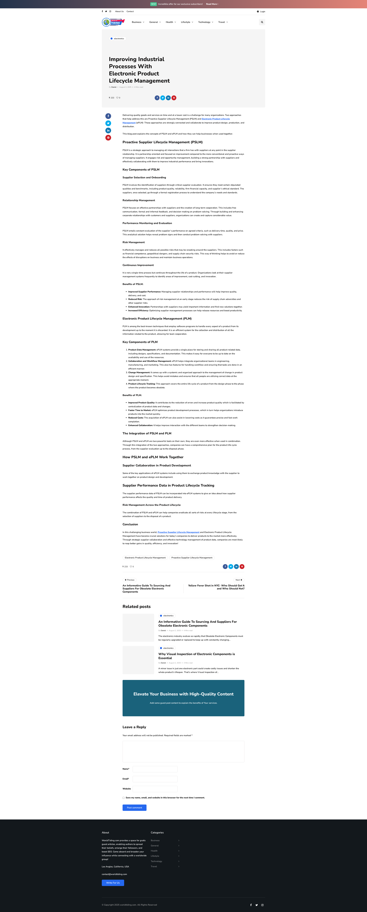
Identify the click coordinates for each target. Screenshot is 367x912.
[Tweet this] (162, 97)
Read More (211, 4)
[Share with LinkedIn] (168, 97)
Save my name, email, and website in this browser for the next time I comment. (165, 797)
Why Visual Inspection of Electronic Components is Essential (196, 656)
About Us (119, 11)
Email (126, 778)
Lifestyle (185, 22)
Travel (221, 22)
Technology (204, 22)
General (153, 22)
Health (169, 22)
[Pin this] (173, 97)
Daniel (113, 87)
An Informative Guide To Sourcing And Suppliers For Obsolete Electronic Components (197, 624)
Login (262, 11)
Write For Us (113, 882)
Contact (130, 11)
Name (126, 768)
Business (136, 22)
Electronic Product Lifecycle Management (145, 557)
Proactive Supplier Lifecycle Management (191, 557)
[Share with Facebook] (157, 97)
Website (127, 788)
